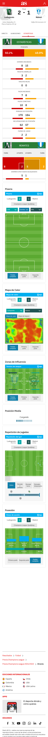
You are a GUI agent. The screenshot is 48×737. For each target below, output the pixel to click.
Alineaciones (15, 33)
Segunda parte (35, 276)
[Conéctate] (44, 3)
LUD (8, 209)
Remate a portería (20, 550)
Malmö (27, 310)
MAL (32, 209)
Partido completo (13, 276)
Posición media (25, 445)
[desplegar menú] (3, 3)
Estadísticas (28, 33)
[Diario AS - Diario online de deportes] (24, 3)
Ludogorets (11, 310)
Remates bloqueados (37, 549)
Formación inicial (12, 445)
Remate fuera (28, 549)
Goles (11, 549)
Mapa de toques (23, 316)
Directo (5, 33)
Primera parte (24, 276)
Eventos (22, 209)
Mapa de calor (11, 316)
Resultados (7, 720)
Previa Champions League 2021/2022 (18, 728)
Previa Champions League (13, 724)
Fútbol (18, 720)
